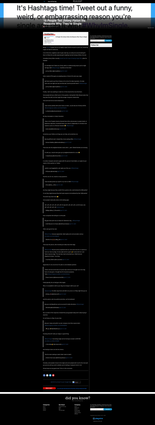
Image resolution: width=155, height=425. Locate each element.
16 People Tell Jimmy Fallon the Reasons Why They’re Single (71, 37)
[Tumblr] (109, 1)
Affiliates (76, 413)
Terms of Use (77, 411)
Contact (76, 409)
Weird (44, 406)
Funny (44, 407)
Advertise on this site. (97, 421)
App (59, 409)
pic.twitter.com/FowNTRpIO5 (59, 108)
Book (60, 407)
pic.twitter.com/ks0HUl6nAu (62, 274)
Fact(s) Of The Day (62, 406)
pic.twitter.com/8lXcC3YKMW (52, 341)
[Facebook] (102, 1)
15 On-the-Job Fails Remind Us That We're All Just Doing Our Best (72, 388)
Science (44, 409)
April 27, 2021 (64, 71)
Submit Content (77, 412)
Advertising (76, 407)
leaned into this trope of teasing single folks (71, 58)
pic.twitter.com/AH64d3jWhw (59, 325)
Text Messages (62, 410)
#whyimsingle (48, 108)
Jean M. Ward (48, 26)
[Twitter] (104, 1)
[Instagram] (107, 1)
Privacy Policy (77, 410)
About (75, 406)
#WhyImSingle (55, 67)
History (44, 410)
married (48, 47)
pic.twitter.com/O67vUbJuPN (52, 236)
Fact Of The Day (52, 1)
